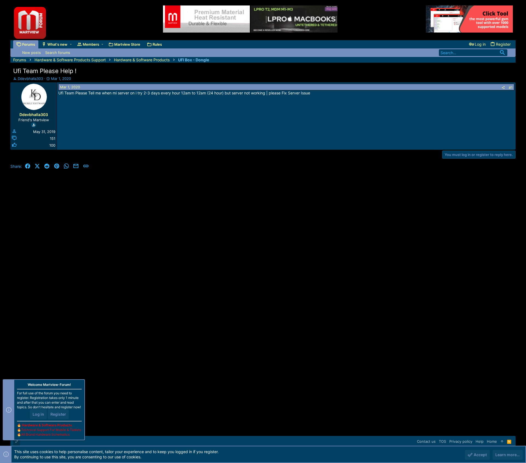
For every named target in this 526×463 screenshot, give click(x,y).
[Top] (502, 441)
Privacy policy (460, 441)
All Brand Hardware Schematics (45, 434)
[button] (71, 44)
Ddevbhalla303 (30, 78)
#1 (511, 87)
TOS (442, 441)
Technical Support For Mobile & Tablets (51, 430)
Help (480, 441)
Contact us (426, 441)
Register (58, 414)
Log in (38, 414)
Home (492, 441)
